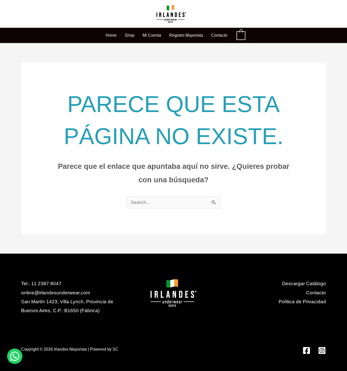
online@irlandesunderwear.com (55, 292)
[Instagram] (322, 350)
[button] (14, 356)
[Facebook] (306, 350)
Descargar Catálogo (304, 283)
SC (115, 349)
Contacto (316, 292)
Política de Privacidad (302, 301)
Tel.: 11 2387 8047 (41, 283)
